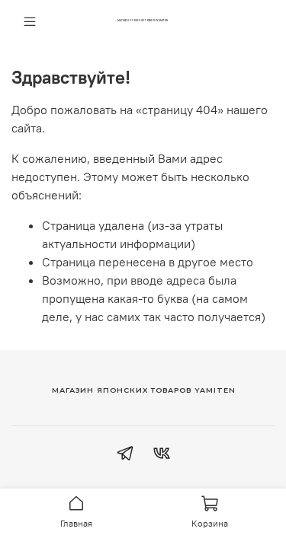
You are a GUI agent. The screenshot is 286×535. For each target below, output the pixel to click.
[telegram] (125, 455)
